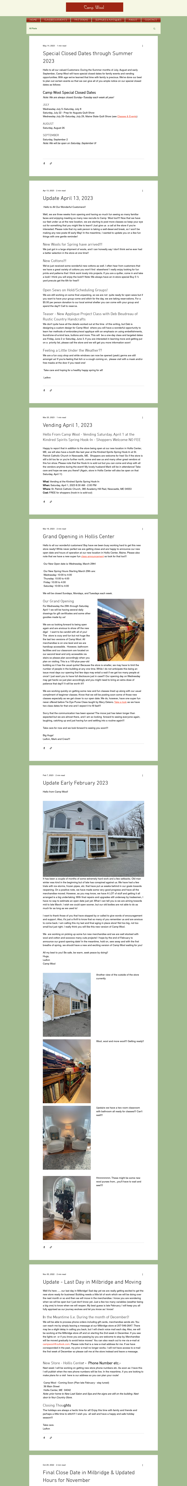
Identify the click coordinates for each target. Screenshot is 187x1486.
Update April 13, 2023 (68, 198)
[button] (154, 28)
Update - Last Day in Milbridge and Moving (92, 1282)
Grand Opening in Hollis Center (78, 537)
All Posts (33, 28)
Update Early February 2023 (75, 783)
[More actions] (142, 45)
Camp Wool (94, 7)
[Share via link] (51, 163)
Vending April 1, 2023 (67, 425)
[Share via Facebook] (44, 163)
